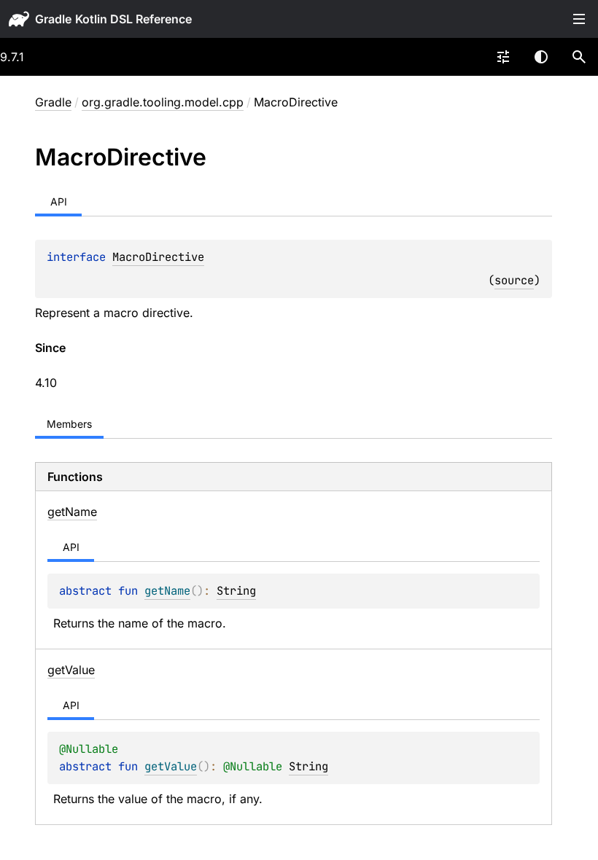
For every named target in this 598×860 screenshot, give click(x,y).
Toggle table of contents (579, 19)
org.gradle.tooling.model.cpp (163, 102)
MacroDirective (158, 257)
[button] (579, 57)
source (514, 280)
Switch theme (541, 57)
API (58, 201)
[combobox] (503, 57)
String (236, 590)
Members (69, 424)
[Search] (579, 57)
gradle (53, 19)
